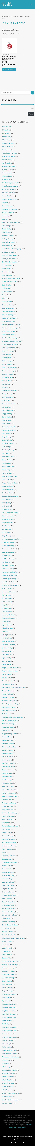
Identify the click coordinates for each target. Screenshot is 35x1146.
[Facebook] (19, 1142)
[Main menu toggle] (31, 4)
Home (4, 16)
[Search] (32, 93)
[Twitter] (23, 1142)
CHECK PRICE (9, 69)
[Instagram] (15, 1142)
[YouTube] (11, 1142)
